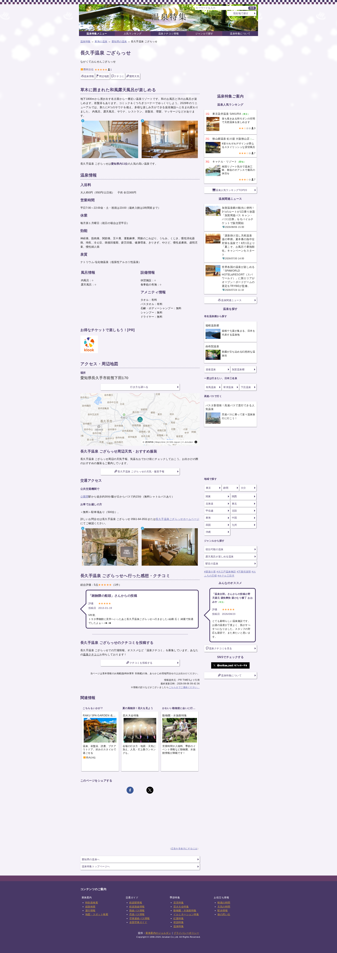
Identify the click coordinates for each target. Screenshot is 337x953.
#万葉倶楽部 (244, 571)
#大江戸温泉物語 (226, 571)
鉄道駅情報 (135, 902)
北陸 (234, 510)
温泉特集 (85, 41)
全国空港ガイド (138, 922)
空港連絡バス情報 (139, 918)
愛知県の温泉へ (91, 859)
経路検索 (90, 906)
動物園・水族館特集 (184, 910)
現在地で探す (241, 13)
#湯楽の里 (210, 571)
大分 (243, 487)
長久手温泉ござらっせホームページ (177, 519)
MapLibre (160, 441)
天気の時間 (223, 906)
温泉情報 (89, 76)
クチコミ (119, 76)
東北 (234, 503)
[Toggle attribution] (196, 442)
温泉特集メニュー (97, 33)
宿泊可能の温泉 (214, 549)
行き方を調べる (139, 387)
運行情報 (90, 910)
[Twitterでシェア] (149, 790)
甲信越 (209, 510)
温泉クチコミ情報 (168, 33)
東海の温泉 (101, 41)
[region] (140, 419)
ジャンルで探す (204, 33)
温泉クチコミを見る (220, 648)
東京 (208, 487)
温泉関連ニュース (231, 300)
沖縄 (208, 532)
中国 (234, 517)
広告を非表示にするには (184, 848)
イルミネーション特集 (186, 914)
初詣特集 (178, 922)
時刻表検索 (91, 902)
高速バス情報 (137, 914)
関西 (234, 496)
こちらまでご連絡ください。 (184, 687)
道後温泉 (211, 369)
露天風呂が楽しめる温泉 (220, 556)
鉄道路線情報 (137, 906)
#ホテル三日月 (226, 575)
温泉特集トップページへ (96, 866)
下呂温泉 (246, 387)
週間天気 (134, 76)
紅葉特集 (178, 918)
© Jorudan (187, 441)
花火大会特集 (181, 906)
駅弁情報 (222, 910)
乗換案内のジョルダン (158, 933)
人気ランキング (133, 33)
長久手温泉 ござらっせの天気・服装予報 (141, 471)
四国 (208, 524)
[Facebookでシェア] (130, 790)
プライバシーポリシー (186, 933)
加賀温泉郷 (238, 369)
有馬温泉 (211, 387)
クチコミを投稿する (141, 662)
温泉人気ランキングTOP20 (231, 190)
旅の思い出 (223, 914)
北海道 (209, 503)
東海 (208, 517)
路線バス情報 (137, 910)
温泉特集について (240, 33)
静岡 (225, 487)
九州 (234, 524)
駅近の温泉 (212, 563)
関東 (208, 496)
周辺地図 (104, 76)
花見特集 (178, 902)
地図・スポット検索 (96, 914)
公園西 (84, 496)
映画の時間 (223, 902)
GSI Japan (174, 441)
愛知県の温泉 (119, 41)
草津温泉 (228, 387)
